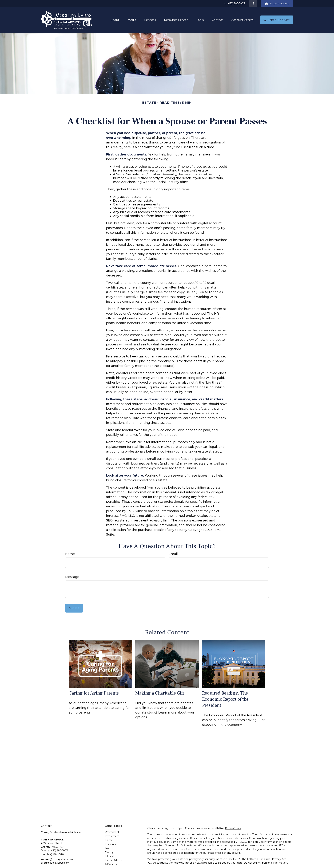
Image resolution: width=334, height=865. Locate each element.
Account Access (279, 3)
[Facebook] (253, 3)
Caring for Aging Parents (94, 693)
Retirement (112, 832)
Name (70, 554)
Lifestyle (110, 856)
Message (72, 577)
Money (109, 852)
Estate (109, 840)
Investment (112, 836)
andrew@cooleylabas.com (57, 859)
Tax (107, 848)
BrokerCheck (233, 828)
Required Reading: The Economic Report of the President (225, 699)
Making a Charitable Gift (159, 693)
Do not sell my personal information (265, 862)
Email (173, 554)
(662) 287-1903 (236, 3)
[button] (115, 20)
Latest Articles (113, 860)
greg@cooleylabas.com (55, 862)
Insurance (111, 844)
